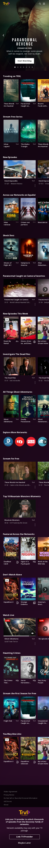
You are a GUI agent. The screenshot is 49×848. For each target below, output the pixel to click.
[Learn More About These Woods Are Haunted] (35, 487)
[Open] (44, 4)
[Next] (45, 35)
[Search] (39, 4)
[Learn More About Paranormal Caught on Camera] (35, 304)
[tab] (14, 67)
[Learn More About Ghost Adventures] (35, 643)
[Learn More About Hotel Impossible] (35, 185)
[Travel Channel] (6, 3)
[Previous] (3, 35)
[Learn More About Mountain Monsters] (35, 525)
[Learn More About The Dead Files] (35, 382)
